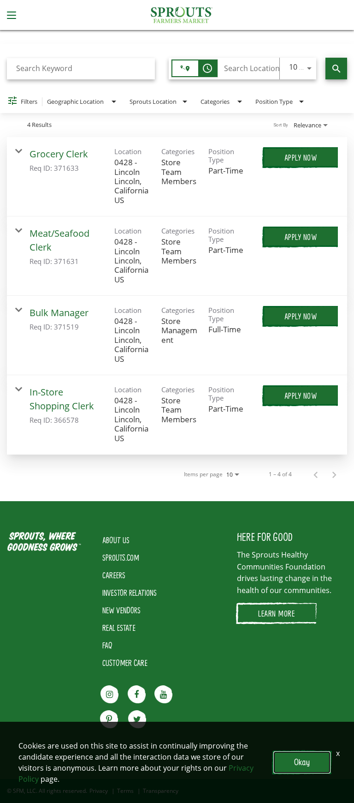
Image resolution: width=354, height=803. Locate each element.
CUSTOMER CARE (125, 663)
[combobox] (81, 68)
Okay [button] (302, 762)
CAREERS (113, 575)
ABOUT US (116, 540)
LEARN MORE (276, 613)
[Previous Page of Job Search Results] (316, 474)
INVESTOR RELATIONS (129, 592)
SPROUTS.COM (120, 557)
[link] (177, 176)
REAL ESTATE (119, 628)
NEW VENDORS (121, 610)
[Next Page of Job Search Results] (334, 474)
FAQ (107, 645)
